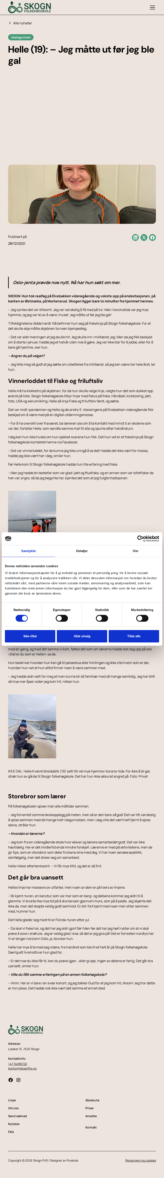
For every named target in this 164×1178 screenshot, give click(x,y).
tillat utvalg (82, 636)
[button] (151, 7)
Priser (89, 1108)
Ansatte (91, 1116)
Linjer (12, 1100)
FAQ (11, 1132)
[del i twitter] (144, 237)
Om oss (13, 1108)
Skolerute (92, 1100)
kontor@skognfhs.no (22, 1068)
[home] (29, 7)
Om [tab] (135, 551)
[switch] (62, 618)
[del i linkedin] (135, 237)
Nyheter (14, 1124)
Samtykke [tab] (28, 551)
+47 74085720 (17, 1064)
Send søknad (17, 1116)
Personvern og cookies (140, 1160)
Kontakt (91, 1127)
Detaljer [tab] (82, 551)
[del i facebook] (152, 237)
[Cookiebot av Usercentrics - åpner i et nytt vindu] (140, 538)
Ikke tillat (30, 636)
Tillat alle (134, 636)
